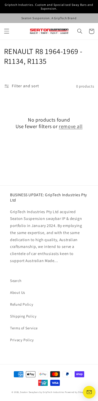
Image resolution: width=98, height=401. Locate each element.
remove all (70, 126)
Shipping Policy (23, 316)
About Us (17, 292)
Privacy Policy (22, 339)
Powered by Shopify (75, 392)
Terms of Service (24, 328)
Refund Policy (21, 304)
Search (16, 280)
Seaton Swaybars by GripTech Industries (42, 392)
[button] (6, 31)
